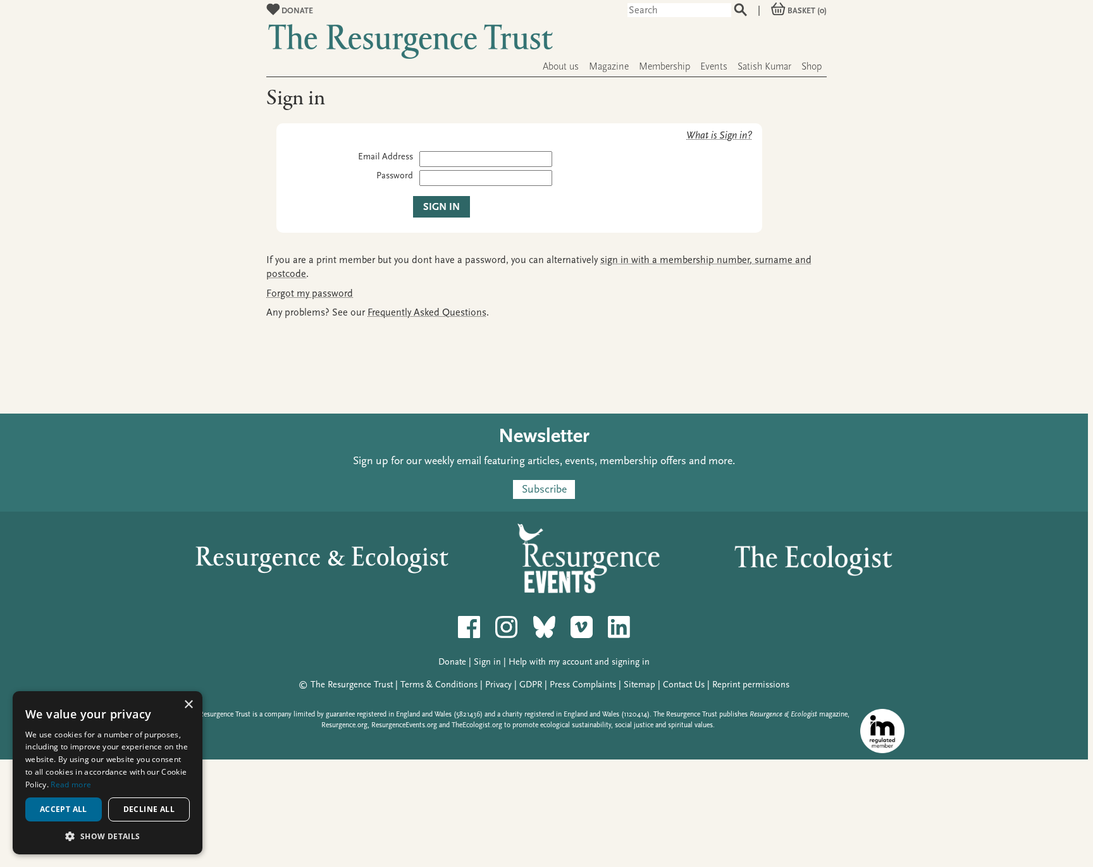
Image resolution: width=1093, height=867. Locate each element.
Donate (296, 10)
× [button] (188, 705)
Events (713, 66)
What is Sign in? (719, 135)
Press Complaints (583, 684)
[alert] (107, 772)
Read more (71, 784)
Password (394, 175)
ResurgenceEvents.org (404, 725)
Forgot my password (309, 293)
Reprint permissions (750, 684)
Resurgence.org (344, 725)
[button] (107, 836)
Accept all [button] (63, 809)
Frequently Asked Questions (426, 312)
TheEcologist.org (477, 725)
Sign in (487, 661)
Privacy (498, 684)
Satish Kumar (764, 66)
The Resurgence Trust (352, 684)
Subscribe (544, 489)
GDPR (530, 684)
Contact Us (684, 684)
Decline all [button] (149, 809)
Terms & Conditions (439, 684)
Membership (664, 66)
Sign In (441, 206)
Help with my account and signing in (579, 661)
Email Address (385, 156)
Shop (811, 66)
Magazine (609, 66)
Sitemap (639, 684)
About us (561, 66)
